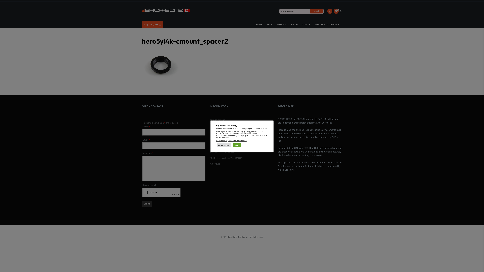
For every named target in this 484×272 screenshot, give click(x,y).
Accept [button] (236, 145)
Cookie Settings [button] (224, 145)
